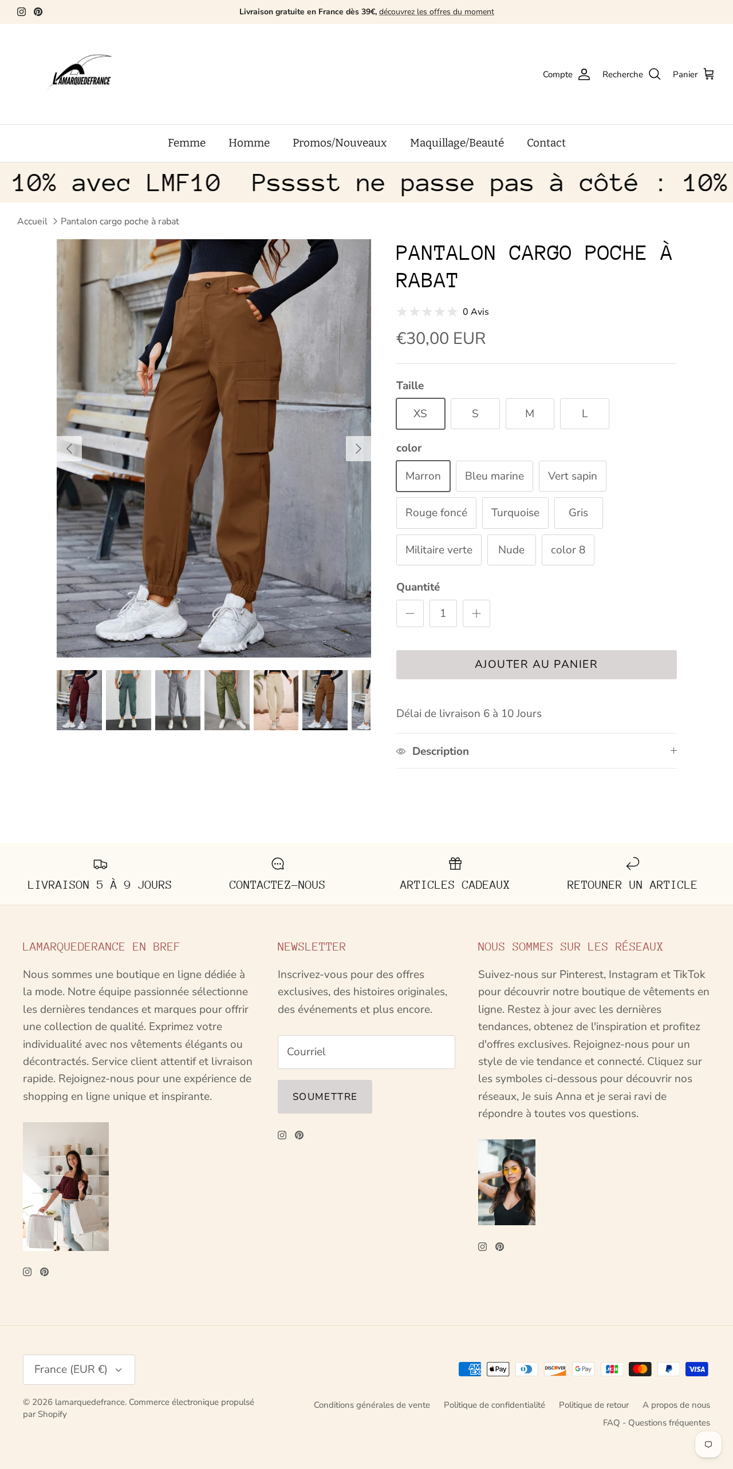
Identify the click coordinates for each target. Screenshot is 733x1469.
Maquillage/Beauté (457, 142)
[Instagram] (21, 11)
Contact (546, 142)
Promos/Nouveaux (340, 142)
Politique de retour (594, 1405)
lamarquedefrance (90, 1402)
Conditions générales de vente (372, 1405)
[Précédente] (69, 448)
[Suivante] (358, 448)
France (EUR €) (71, 1369)
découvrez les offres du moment (436, 11)
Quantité (418, 587)
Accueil (32, 221)
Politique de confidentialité (494, 1405)
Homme (249, 142)
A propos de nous (676, 1405)
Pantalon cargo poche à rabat (120, 221)
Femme (187, 142)
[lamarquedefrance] (88, 74)
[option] (214, 448)
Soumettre (325, 1096)
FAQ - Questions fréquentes (656, 1422)
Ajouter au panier (536, 664)
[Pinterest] (38, 11)
